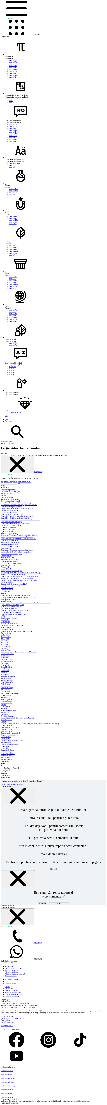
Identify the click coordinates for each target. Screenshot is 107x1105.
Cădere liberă (5, 739)
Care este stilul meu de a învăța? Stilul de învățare (17, 508)
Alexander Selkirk (7, 629)
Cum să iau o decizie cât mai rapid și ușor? (15, 518)
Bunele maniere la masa (9, 618)
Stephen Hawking (7, 688)
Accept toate (14, 1103)
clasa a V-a (12, 64)
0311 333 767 (37, 943)
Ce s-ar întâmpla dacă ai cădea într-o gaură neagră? (17, 718)
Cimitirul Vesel (6, 569)
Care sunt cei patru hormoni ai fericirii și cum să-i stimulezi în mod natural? (25, 603)
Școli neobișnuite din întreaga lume (12, 605)
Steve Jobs (4, 640)
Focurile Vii (5, 567)
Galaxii (3, 722)
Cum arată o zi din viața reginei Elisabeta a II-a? (16, 631)
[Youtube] (16, 1063)
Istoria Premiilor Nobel (8, 565)
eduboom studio (10, 983)
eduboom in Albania (7, 1090)
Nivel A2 (12, 370)
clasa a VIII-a (13, 69)
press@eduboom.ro (7, 1022)
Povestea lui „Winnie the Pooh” (11, 542)
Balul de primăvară (7, 588)
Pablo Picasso (5, 684)
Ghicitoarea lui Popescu (9, 529)
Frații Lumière (5, 686)
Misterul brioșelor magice (9, 533)
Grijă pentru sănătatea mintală (10, 501)
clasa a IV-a (13, 62)
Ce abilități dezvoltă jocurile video (12, 740)
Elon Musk (4, 663)
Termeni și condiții (7, 1016)
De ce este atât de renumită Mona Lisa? (14, 584)
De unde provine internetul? (10, 744)
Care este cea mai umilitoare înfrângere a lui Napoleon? (19, 652)
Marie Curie (5, 671)
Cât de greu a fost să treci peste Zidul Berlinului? (17, 537)
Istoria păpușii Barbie (8, 557)
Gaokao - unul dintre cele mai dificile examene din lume (19, 576)
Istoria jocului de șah (7, 548)
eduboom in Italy (6, 1074)
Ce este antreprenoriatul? (9, 490)
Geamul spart (5, 591)
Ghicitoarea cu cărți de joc (9, 540)
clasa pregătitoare (15, 99)
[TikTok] (80, 1047)
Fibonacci (4, 673)
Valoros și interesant (7, 443)
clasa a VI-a (13, 66)
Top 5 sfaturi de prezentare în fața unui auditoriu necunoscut (20, 520)
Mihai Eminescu (6, 759)
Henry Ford (5, 657)
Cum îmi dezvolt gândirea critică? (12, 507)
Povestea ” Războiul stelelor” (10, 544)
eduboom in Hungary (8, 1086)
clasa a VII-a (13, 68)
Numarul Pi (4, 748)
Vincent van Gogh (7, 699)
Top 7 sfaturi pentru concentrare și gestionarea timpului (19, 505)
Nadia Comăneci (6, 756)
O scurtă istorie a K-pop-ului (10, 586)
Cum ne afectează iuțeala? (9, 561)
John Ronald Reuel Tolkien (10, 693)
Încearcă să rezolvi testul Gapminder (13, 574)
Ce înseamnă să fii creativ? (9, 512)
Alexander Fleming (7, 661)
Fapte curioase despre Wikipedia (11, 607)
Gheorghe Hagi (6, 752)
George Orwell (6, 695)
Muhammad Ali (6, 678)
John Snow (4, 714)
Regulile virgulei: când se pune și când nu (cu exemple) (19, 1005)
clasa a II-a (12, 103)
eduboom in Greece (7, 1097)
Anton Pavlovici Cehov (8, 710)
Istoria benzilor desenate (9, 599)
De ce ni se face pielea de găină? (11, 554)
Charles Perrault (6, 646)
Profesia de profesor (7, 497)
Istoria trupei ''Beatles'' (8, 676)
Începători (12, 367)
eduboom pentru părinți (12, 996)
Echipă (7, 987)
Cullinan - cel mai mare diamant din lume (14, 610)
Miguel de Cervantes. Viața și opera (12, 625)
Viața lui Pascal (6, 650)
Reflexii (3, 593)
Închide (53, 869)
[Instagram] (48, 1047)
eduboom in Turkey (7, 1082)
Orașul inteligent (6, 725)
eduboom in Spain (7, 1071)
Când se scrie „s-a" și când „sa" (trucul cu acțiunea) (18, 1007)
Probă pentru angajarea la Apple (11, 571)
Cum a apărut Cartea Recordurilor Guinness (15, 595)
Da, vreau (59, 903)
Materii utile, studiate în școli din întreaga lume (16, 552)
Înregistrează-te (6, 482)
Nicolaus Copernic (7, 701)
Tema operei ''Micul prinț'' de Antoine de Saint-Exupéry (19, 535)
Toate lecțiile (5, 761)
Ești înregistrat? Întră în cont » (21, 482)
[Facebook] (17, 1047)
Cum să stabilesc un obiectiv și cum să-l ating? (16, 503)
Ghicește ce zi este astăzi (9, 527)
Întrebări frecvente (11, 990)
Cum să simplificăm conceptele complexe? (15, 524)
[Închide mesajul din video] (17, 464)
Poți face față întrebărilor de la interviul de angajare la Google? (21, 573)
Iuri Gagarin (5, 639)
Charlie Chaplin (6, 691)
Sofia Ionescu (5, 757)
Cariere (7, 981)
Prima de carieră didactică (13, 994)
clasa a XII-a (13, 77)
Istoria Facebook (6, 731)
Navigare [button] (4, 453)
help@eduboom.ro (7, 1026)
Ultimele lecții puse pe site (13, 968)
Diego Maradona (6, 667)
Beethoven (4, 708)
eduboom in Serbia (7, 1093)
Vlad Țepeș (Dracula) (8, 754)
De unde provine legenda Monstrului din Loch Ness (18, 597)
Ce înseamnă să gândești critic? (11, 510)
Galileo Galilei (5, 635)
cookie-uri (10, 1101)
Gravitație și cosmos (7, 716)
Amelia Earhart (6, 665)
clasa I (11, 101)
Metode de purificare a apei (10, 499)
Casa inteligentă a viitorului (10, 727)
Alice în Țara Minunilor (9, 623)
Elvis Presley (5, 690)
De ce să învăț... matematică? (10, 733)
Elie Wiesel (4, 648)
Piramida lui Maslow (8, 582)
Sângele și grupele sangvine (10, 735)
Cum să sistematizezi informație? (11, 522)
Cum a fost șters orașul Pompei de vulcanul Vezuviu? (18, 539)
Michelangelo (5, 697)
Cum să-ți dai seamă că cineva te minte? (14, 614)
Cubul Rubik (5, 620)
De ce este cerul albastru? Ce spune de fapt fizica (17, 1003)
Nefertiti (3, 705)
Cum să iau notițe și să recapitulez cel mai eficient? (17, 516)
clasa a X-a (13, 73)
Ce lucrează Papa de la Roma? (11, 612)
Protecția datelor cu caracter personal (13, 1018)
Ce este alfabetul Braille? (9, 608)
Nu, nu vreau (42, 903)
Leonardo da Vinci (7, 659)
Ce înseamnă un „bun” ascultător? (12, 525)
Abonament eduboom (12, 972)
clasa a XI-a (13, 75)
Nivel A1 (12, 369)
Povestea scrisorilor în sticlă (10, 559)
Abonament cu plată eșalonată (15, 974)
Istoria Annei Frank (7, 654)
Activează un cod (11, 976)
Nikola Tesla (5, 656)
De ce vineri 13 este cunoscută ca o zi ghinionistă (17, 550)
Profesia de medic (7, 493)
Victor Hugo (5, 712)
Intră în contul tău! (8, 784)
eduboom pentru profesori (13, 992)
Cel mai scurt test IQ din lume (10, 546)
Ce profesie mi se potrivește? (10, 491)
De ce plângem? (6, 556)
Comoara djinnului (7, 590)
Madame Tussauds (7, 680)
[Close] (18, 796)
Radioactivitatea (6, 737)
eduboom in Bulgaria (8, 1067)
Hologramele (5, 746)
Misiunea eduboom (11, 979)
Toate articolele (6, 1002)
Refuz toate (5, 1103)
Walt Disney (5, 669)
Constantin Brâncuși (7, 750)
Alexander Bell (6, 637)
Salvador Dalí (5, 674)
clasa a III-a (13, 60)
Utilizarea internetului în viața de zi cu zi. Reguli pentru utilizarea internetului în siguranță (30, 723)
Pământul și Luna (6, 720)
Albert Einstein (6, 627)
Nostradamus (5, 644)
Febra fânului (5, 622)
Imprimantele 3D (6, 742)
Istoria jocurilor (6, 601)
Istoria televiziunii (7, 729)
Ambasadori (9, 989)
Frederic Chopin (6, 703)
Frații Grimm (5, 642)
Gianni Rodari (5, 706)
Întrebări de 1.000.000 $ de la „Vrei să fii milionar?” (18, 578)
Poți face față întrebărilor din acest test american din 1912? (20, 580)
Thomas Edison (6, 633)
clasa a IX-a (13, 71)
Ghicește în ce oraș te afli (9, 531)
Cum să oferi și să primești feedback (13, 514)
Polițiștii (3, 495)
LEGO (3, 616)
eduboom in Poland (7, 1078)
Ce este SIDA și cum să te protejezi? (13, 563)
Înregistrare (38, 472)
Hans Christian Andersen (9, 682)
